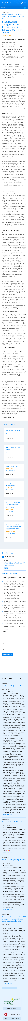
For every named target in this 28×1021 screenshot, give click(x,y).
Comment (4, 631)
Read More (9, 438)
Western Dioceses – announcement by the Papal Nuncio (14, 484)
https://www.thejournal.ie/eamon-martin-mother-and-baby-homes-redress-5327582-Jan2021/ (15, 563)
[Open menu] (25, 3)
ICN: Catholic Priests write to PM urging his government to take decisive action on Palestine (14, 919)
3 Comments (11, 470)
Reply (6, 568)
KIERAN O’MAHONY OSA (12, 822)
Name (3, 641)
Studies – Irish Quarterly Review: (13, 686)
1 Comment (11, 489)
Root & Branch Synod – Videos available (13, 448)
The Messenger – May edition (13, 430)
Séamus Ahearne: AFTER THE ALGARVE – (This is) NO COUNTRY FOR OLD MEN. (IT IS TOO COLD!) (14, 505)
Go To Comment (7, 814)
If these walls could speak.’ (12, 466)
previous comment (10, 988)
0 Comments (11, 434)
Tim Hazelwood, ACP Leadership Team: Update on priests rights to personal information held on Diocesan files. (13, 527)
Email (3, 647)
